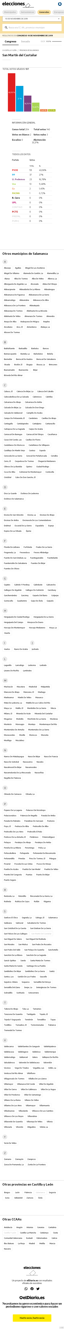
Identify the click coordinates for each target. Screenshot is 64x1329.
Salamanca (53, 917)
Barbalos (35, 348)
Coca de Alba (9, 472)
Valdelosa (36, 1052)
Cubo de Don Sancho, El (25, 477)
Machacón (8, 687)
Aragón (19, 1227)
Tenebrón (29, 1019)
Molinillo (20, 719)
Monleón (8, 724)
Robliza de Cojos (22, 901)
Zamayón (19, 1159)
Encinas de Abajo (47, 515)
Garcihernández (10, 595)
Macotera (21, 687)
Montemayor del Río (48, 724)
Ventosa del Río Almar (13, 1073)
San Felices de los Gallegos (15, 934)
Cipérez (29, 466)
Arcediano (8, 327)
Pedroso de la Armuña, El (15, 837)
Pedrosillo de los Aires (13, 832)
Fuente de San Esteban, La (15, 558)
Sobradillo (8, 993)
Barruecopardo (10, 354)
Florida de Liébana (12, 547)
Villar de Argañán (46, 1084)
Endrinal (7, 526)
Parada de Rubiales (12, 821)
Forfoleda (28, 547)
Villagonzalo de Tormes (14, 1079)
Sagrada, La (27, 917)
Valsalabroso (9, 1062)
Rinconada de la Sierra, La (41, 896)
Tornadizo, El (21, 1025)
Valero (35, 1057)
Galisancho (51, 585)
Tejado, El (43, 1014)
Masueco (39, 697)
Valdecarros (9, 1046)
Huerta (7, 633)
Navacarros (28, 762)
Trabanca (52, 1025)
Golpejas (55, 595)
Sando (23, 960)
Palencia (28, 1192)
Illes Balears (9, 1243)
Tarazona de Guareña (13, 1014)
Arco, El (20, 327)
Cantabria (52, 1227)
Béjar (35, 370)
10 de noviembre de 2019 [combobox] (16, 19)
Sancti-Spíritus (10, 960)
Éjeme (28, 531)
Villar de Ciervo (10, 1089)
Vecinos (7, 1068)
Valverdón (47, 1062)
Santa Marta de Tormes (40, 960)
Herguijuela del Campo (13, 622)
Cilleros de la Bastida (13, 466)
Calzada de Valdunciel (13, 413)
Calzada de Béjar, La (12, 407)
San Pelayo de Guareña (34, 950)
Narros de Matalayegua (14, 756)
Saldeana (8, 923)
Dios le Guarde (10, 493)
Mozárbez (20, 740)
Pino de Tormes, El (37, 858)
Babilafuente (9, 348)
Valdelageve (23, 1052)
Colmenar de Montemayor (30, 472)
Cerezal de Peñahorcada (36, 456)
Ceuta (55, 1233)
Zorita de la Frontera (37, 1164)
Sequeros (26, 982)
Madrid (32, 1243)
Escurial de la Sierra (23, 526)
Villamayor (8, 1084)
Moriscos (33, 735)
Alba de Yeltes (38, 279)
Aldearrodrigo (9, 300)
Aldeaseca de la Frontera (14, 305)
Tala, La (25, 1009)
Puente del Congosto (13, 875)
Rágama (47, 901)
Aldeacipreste (9, 289)
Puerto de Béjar (43, 875)
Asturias (29, 1227)
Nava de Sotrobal (11, 762)
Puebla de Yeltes (51, 869)
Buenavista (23, 370)
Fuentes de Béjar (38, 563)
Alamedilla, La (53, 273)
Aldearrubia (24, 300)
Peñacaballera (10, 853)
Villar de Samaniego (32, 1095)
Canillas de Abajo (49, 418)
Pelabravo (34, 837)
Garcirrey (25, 595)
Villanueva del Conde (26, 1084)
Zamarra (7, 1159)
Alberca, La (52, 279)
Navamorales (31, 767)
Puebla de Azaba (11, 869)
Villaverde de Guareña (13, 1122)
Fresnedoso (25, 552)
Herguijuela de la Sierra (44, 617)
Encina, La (32, 515)
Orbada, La (30, 794)
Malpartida (45, 687)
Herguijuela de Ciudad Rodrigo (17, 617)
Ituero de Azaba (21, 649)
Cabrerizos (37, 397)
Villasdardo (23, 1111)
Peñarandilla (9, 858)
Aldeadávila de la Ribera (29, 289)
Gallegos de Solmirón (35, 590)
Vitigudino (31, 1127)
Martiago (42, 692)
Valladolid (18, 1198)
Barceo (46, 348)
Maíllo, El (19, 708)
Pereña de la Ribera (12, 848)
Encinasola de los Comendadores (37, 520)
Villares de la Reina (12, 1100)
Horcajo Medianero (37, 628)
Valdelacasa (9, 1052)
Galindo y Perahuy (22, 585)
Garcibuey (52, 590)
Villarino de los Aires (13, 1105)
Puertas (29, 875)
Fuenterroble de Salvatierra (15, 563)
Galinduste (38, 585)
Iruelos (7, 649)
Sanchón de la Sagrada (36, 955)
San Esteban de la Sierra (40, 928)
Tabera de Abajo (11, 1009)
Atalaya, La (45, 327)
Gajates (7, 585)
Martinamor (9, 697)
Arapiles (46, 322)
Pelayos (7, 842)
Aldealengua (49, 289)
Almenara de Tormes (33, 316)
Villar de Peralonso (12, 1095)
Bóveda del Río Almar (13, 375)
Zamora (29, 1198)
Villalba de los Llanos (37, 1079)
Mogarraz (8, 719)
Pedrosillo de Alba (40, 826)
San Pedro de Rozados (41, 944)
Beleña (50, 354)
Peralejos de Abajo (23, 842)
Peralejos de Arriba (43, 842)
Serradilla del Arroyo (42, 982)
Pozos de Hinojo (44, 864)
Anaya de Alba (10, 322)
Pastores (51, 821)
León (17, 1192)
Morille (22, 735)
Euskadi (29, 1238)
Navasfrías (39, 773)
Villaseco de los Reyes (14, 1116)
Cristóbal (7, 477)
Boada (7, 364)
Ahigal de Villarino (11, 273)
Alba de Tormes (21, 279)
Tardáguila (30, 1014)
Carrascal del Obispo (35, 434)
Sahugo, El (40, 917)
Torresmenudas (37, 1025)
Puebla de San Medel (31, 869)
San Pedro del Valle (12, 950)
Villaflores (31, 1073)
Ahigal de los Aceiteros (35, 268)
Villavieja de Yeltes (34, 1122)
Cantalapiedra (22, 424)
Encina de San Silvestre (14, 515)
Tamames (37, 1009)
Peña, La (42, 848)
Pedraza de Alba (22, 826)
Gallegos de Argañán (13, 590)
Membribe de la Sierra (36, 708)
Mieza (53, 708)
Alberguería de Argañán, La (15, 284)
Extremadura (42, 1238)
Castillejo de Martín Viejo (14, 450)
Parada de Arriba (48, 815)
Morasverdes (9, 735)
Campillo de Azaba (34, 413)
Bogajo (29, 364)
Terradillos (41, 1019)
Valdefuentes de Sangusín (29, 1046)
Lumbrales (27, 670)
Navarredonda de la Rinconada (17, 773)
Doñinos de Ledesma (30, 493)
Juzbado (35, 649)
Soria (7, 1198)
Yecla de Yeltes (10, 1143)
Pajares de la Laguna (13, 810)
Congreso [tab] (10, 41)
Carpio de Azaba (36, 429)
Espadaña (40, 526)
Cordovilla (50, 472)
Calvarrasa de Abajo (12, 402)
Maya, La (8, 708)
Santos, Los (9, 977)
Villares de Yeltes (32, 1100)
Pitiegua (52, 858)
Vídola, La (44, 1127)
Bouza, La (41, 364)
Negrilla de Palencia (12, 778)
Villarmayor (30, 1105)
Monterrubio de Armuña (14, 730)
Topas (53, 1019)
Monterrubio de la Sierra (38, 730)
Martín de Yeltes (24, 697)
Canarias (40, 1227)
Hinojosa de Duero (35, 622)
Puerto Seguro (10, 880)
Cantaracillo (50, 424)
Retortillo (22, 896)
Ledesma (32, 665)
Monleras (54, 719)
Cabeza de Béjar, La (25, 391)
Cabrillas (49, 397)
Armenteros (32, 327)
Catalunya (44, 1233)
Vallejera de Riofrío (50, 1057)
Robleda (7, 901)
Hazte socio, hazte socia (32, 1318)
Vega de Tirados (22, 1068)
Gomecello (8, 601)
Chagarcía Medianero (47, 461)
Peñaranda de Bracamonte (44, 853)
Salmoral (19, 923)
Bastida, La (25, 354)
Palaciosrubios (10, 815)
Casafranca (52, 434)
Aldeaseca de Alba (41, 300)
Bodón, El (18, 364)
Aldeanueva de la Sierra (39, 295)
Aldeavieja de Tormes (13, 311)
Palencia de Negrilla (28, 815)
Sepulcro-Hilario (11, 982)
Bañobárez (38, 354)
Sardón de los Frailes (27, 977)
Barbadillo (23, 348)
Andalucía (8, 1227)
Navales (40, 762)
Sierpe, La (28, 987)
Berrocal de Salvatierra (46, 359)
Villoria (50, 1122)
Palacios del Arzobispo (36, 810)
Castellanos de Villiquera (39, 445)
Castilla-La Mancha (28, 1233)
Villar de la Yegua (48, 1089)
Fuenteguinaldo (36, 558)
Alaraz (7, 279)
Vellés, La (52, 1068)
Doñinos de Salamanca (14, 499)
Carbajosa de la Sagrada (14, 429)
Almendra (50, 316)
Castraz (32, 450)
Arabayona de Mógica (29, 322)
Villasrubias (32, 1116)
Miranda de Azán (23, 713)
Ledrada (43, 665)
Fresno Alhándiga (41, 552)
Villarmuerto (44, 1105)
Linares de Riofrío (11, 670)
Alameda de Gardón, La (33, 273)
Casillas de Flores (33, 440)
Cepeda (42, 450)
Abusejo (7, 268)
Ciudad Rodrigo (42, 466)
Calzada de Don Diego (34, 407)
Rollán (36, 901)
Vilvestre (19, 1127)
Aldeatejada (34, 305)
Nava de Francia (51, 756)
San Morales (9, 944)
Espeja (51, 526)
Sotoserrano (33, 993)
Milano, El (8, 713)
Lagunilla (7, 665)
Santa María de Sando (13, 966)
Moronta (44, 735)
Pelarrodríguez (48, 837)
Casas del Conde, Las (13, 440)
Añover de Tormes (12, 332)
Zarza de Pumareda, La (14, 1164)
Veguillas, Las (38, 1068)
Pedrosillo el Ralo (34, 832)
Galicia (54, 1238)
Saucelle (43, 977)
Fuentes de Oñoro (11, 568)
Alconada (35, 284)
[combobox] (34, 27)
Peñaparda (24, 853)
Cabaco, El (8, 391)
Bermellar (8, 359)
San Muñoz (23, 944)
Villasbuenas (9, 1111)
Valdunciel (23, 1057)
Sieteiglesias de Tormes (46, 987)
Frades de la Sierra (44, 547)
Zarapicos (31, 1159)
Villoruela (8, 1127)
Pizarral (7, 864)
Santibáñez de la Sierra (35, 971)
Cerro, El (7, 461)
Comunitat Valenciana (13, 1238)
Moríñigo (8, 740)
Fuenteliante (52, 558)
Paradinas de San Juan (33, 821)
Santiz (52, 971)
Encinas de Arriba (11, 520)
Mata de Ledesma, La (13, 703)
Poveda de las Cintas (23, 864)
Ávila (40, 1198)
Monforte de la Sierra (37, 719)
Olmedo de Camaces (13, 794)
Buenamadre (9, 370)
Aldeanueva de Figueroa (14, 295)
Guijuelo (50, 601)
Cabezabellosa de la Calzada (16, 397)
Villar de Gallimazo (29, 1089)
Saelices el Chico (11, 917)
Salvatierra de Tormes (36, 923)
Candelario (33, 418)
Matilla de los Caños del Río (38, 703)
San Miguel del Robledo (36, 939)
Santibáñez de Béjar (12, 971)
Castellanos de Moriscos (14, 445)
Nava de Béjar (34, 756)
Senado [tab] (25, 41)
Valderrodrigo (9, 1057)
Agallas (18, 268)
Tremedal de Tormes (13, 1030)
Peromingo (29, 848)
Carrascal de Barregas (13, 434)
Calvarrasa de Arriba (33, 402)
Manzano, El (29, 692)
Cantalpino (36, 424)
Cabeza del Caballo (45, 391)
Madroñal (33, 687)
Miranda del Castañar (44, 713)
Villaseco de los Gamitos (42, 1111)
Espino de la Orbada (12, 531)
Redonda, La (9, 896)
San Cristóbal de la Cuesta (15, 928)
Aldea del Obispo (50, 284)
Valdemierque (50, 1052)
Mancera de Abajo (11, 692)
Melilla (42, 1243)
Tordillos (7, 1025)
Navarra (7, 1249)
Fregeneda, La (10, 552)
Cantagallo (8, 424)
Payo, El (7, 826)
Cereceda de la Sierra (13, 456)
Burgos (7, 1192)
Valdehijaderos (50, 1046)
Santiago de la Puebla (36, 966)
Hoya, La (53, 628)
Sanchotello (53, 950)
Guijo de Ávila (37, 601)
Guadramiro (22, 601)
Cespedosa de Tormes (24, 461)
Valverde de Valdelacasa (29, 1062)
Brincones (53, 364)
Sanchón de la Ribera (13, 955)
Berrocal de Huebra (24, 359)
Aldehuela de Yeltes (12, 316)
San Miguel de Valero (13, 939)
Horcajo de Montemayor (14, 628)
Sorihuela (20, 993)
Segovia (52, 1192)
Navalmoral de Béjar (12, 767)
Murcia (52, 1243)
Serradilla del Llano (12, 987)
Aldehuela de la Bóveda (37, 311)
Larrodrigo (19, 665)
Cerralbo (54, 456)
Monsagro (20, 724)
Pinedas (21, 858)
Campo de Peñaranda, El (14, 418)
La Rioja (21, 1243)
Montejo (31, 724)
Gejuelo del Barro (40, 595)
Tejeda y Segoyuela (12, 1019)
